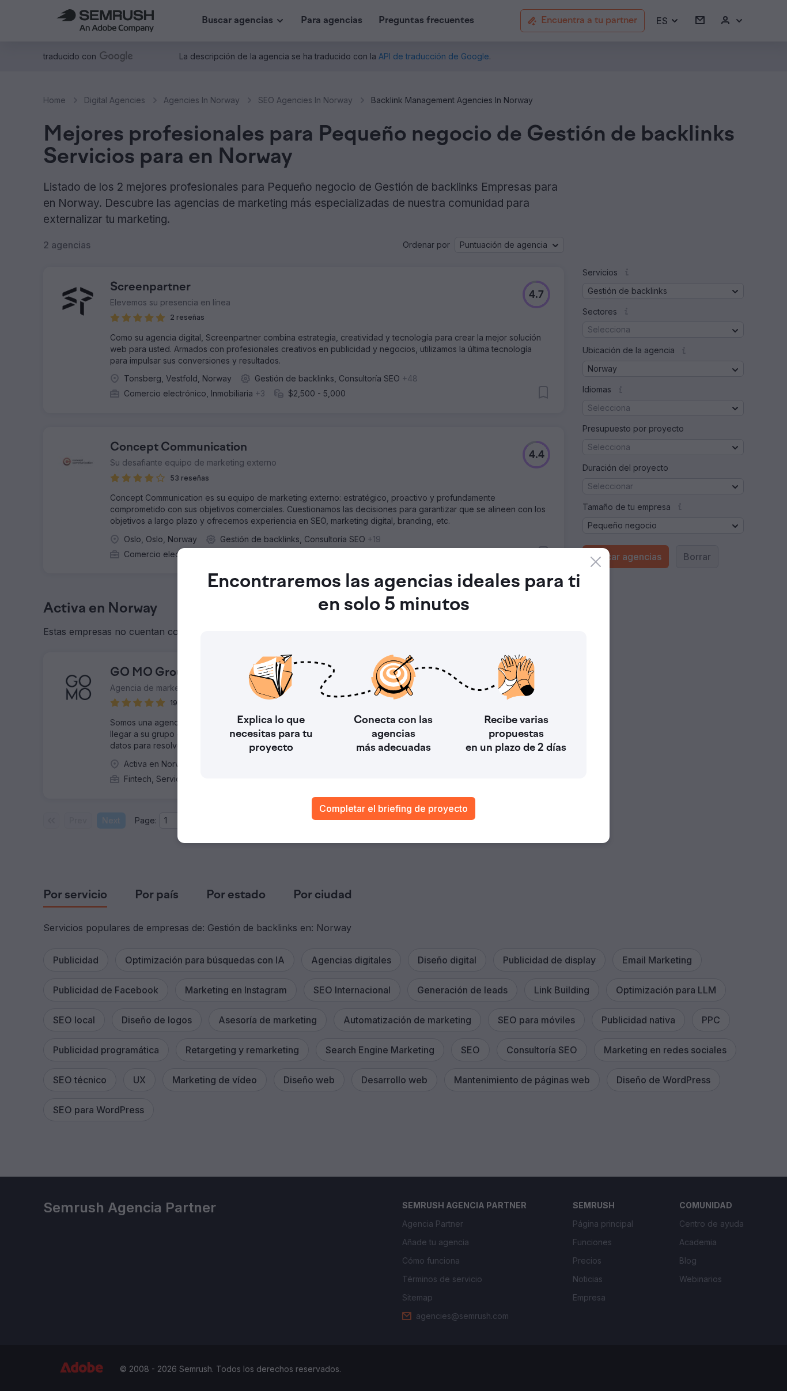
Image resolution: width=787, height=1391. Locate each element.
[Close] (596, 562)
